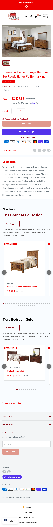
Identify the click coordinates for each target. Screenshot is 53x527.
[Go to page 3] (7, 303)
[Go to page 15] (32, 303)
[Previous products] (4, 272)
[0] (35, 16)
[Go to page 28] (26, 305)
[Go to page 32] (34, 305)
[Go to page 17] (37, 303)
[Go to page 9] (20, 303)
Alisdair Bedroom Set (15, 371)
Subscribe (10, 451)
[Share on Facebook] (34, 150)
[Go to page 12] (26, 303)
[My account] (31, 16)
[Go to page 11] (24, 303)
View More (10, 224)
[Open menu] (3, 16)
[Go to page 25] (20, 305)
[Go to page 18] (39, 303)
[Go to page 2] (5, 303)
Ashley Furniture (14, 368)
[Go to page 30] (30, 305)
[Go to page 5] (11, 303)
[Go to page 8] (18, 303)
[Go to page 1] (3, 303)
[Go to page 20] (43, 303)
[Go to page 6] (14, 303)
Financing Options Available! (16, 119)
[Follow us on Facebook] (4, 471)
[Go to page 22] (47, 303)
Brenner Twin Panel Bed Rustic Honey (22, 286)
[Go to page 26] (22, 305)
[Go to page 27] (24, 305)
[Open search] (26, 16)
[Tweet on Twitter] (44, 150)
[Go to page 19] (41, 303)
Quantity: (6, 111)
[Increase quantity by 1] (27, 111)
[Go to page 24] (18, 305)
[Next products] (49, 272)
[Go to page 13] (28, 303)
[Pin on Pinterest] (39, 150)
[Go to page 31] (32, 305)
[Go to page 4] (9, 303)
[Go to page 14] (30, 303)
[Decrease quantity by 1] (14, 111)
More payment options (26, 137)
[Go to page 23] (49, 303)
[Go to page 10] (22, 303)
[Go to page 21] (45, 303)
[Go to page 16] (34, 303)
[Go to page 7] (16, 303)
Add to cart (26, 123)
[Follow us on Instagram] (9, 471)
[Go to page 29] (28, 305)
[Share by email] (49, 150)
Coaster (6, 87)
